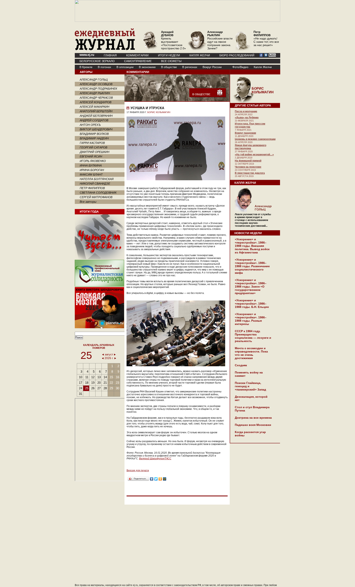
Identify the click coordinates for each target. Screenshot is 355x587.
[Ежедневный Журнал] (105, 49)
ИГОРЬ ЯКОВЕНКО (93, 161)
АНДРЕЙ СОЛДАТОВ (94, 120)
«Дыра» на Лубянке (247, 117)
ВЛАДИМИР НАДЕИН (94, 138)
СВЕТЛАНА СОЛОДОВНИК (98, 192)
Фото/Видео (240, 67)
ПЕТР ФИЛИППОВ (92, 188)
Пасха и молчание (246, 111)
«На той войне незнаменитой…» (254, 154)
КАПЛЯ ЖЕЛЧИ (199, 55)
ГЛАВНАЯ (110, 55)
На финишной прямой (248, 160)
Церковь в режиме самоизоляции (255, 139)
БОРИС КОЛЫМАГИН (158, 112)
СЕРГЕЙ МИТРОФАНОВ (96, 197)
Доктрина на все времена (253, 417)
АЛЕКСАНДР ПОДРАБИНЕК (98, 88)
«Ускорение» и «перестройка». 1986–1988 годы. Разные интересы (250, 319)
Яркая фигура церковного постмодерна (250, 147)
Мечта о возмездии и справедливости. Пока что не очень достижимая (251, 353)
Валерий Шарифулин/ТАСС (155, 458)
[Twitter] (156, 479)
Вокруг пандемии (245, 133)
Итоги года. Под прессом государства (250, 125)
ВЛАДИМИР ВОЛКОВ (94, 133)
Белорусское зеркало (97, 61)
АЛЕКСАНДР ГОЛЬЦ (94, 79)
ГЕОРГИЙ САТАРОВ (93, 147)
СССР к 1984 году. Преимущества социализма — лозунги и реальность (253, 336)
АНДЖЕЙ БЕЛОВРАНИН (96, 115)
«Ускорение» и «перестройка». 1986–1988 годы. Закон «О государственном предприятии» (250, 286)
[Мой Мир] (165, 479)
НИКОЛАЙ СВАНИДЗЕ (95, 183)
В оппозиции (125, 67)
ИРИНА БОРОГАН (92, 170)
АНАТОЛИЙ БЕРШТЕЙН (96, 111)
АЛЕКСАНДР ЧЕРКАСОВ (96, 97)
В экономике (147, 67)
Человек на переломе (248, 166)
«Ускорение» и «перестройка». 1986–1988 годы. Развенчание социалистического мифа (252, 266)
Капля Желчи (263, 67)
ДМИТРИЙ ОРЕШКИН (94, 152)
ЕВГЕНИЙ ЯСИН (91, 156)
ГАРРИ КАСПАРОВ (92, 142)
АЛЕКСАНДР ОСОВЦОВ (96, 84)
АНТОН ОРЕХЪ (90, 124)
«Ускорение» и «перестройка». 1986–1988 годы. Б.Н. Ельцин (252, 304)
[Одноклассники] (160, 479)
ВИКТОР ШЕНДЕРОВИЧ (96, 129)
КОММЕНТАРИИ (137, 55)
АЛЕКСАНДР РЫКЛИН (95, 93)
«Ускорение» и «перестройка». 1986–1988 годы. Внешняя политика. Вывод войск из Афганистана (252, 246)
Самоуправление (138, 61)
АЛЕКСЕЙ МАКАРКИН (94, 106)
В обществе (169, 67)
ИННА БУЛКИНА (91, 165)
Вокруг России (212, 67)
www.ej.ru (87, 55)
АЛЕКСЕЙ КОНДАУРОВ (95, 102)
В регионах (189, 67)
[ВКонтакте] (152, 479)
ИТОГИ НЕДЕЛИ (169, 55)
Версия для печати (138, 470)
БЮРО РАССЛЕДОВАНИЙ (236, 55)
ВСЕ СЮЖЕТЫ (171, 61)
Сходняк (241, 365)
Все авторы (88, 201)
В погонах (104, 67)
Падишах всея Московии (253, 424)
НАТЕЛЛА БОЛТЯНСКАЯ (97, 179)
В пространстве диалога (250, 173)
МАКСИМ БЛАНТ (91, 174)
